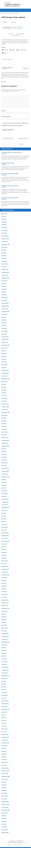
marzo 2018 (4, 490)
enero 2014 (3, 630)
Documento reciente (7, 138)
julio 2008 (3, 815)
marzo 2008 (4, 826)
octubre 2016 (4, 538)
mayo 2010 (3, 754)
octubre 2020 (4, 409)
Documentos (6, 13)
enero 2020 (3, 434)
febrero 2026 (4, 230)
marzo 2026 (4, 227)
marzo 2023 (4, 328)
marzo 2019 (4, 460)
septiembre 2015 (5, 575)
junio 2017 (3, 516)
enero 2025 (3, 266)
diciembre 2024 (5, 269)
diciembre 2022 (5, 336)
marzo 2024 (4, 294)
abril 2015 (3, 588)
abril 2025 (3, 258)
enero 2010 (3, 765)
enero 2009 (3, 799)
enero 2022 (3, 367)
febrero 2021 (4, 398)
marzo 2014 (4, 625)
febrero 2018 (4, 493)
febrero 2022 (4, 364)
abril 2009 (3, 790)
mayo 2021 (3, 390)
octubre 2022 (4, 342)
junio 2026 (3, 219)
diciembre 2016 (5, 532)
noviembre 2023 (5, 306)
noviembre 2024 (5, 272)
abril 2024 (3, 292)
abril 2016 (3, 555)
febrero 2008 (4, 829)
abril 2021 (3, 392)
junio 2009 (3, 785)
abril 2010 (3, 756)
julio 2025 (3, 250)
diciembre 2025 (5, 236)
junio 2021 (3, 387)
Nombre (3, 110)
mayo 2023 (3, 322)
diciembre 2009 (5, 768)
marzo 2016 (4, 558)
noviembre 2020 (5, 406)
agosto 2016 (4, 544)
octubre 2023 (4, 308)
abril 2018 (3, 488)
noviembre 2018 (5, 471)
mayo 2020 (3, 423)
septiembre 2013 (5, 642)
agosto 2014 (4, 611)
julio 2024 (3, 283)
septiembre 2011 (5, 709)
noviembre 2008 (5, 804)
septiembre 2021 (5, 378)
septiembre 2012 (5, 675)
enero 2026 (3, 233)
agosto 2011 (4, 712)
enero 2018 (3, 496)
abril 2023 (3, 325)
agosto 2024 (4, 280)
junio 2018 (3, 482)
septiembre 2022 (5, 345)
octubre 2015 (4, 572)
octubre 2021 (4, 376)
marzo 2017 (4, 524)
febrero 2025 (4, 264)
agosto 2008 (4, 813)
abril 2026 (3, 224)
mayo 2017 (3, 518)
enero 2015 (3, 597)
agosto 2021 (4, 381)
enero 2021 (3, 401)
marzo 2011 (4, 726)
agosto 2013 (4, 645)
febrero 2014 (4, 628)
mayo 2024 (3, 289)
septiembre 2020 (5, 412)
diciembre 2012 (5, 667)
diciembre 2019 (5, 437)
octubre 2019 (4, 443)
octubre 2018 (4, 474)
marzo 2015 (4, 591)
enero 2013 (3, 664)
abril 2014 (3, 622)
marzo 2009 (4, 793)
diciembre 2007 (5, 832)
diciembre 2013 (5, 633)
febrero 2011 (4, 728)
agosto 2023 (4, 314)
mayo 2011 (3, 720)
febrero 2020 (4, 432)
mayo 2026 (3, 222)
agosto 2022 (4, 348)
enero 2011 (3, 731)
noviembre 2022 (5, 339)
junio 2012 (3, 684)
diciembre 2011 (5, 700)
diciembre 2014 (5, 600)
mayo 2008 (3, 821)
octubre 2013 (4, 639)
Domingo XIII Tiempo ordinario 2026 (9, 197)
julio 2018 (3, 479)
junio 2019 (3, 451)
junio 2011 (3, 717)
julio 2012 (3, 681)
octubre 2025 (4, 241)
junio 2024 (3, 286)
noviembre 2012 (5, 670)
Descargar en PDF (11, 35)
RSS (12, 838)
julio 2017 (3, 513)
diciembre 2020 (5, 404)
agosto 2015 (4, 577)
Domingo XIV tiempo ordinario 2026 (9, 185)
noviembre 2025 (5, 238)
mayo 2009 (3, 787)
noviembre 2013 (5, 636)
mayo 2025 (3, 255)
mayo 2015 (3, 586)
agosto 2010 (4, 745)
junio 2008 (3, 818)
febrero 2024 (4, 297)
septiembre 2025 (5, 244)
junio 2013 (3, 650)
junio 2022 (3, 353)
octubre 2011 (4, 706)
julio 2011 (3, 715)
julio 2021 (3, 384)
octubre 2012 (4, 673)
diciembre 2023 (5, 303)
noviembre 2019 (5, 440)
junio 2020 (3, 420)
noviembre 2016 (5, 535)
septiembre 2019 (5, 446)
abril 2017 (3, 521)
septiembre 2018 (5, 476)
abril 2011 (3, 723)
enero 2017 (3, 530)
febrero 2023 (4, 331)
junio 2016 (3, 549)
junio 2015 (3, 583)
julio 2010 (3, 748)
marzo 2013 (4, 658)
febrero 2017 (4, 527)
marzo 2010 (4, 759)
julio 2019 (3, 448)
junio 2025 (3, 252)
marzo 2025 (4, 261)
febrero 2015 (4, 594)
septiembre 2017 (5, 507)
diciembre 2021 (5, 370)
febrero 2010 (4, 762)
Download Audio (15, 34)
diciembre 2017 (5, 499)
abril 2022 (3, 359)
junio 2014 (3, 616)
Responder (25, 68)
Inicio (2, 13)
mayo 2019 (3, 454)
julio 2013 (3, 647)
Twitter (14, 838)
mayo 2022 (3, 356)
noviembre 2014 (5, 602)
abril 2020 (3, 426)
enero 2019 (3, 465)
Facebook (16, 838)
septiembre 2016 (5, 541)
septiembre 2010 (5, 743)
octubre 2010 (4, 740)
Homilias (12, 13)
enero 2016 (3, 563)
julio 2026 (3, 216)
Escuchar (7, 34)
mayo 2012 (3, 686)
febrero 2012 (4, 695)
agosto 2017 (4, 510)
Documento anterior (23, 138)
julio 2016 (3, 546)
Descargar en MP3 (20, 33)
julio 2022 (3, 350)
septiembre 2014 (5, 608)
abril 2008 (3, 824)
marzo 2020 (4, 429)
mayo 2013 (3, 653)
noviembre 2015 (5, 569)
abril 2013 (3, 656)
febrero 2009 (4, 796)
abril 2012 (3, 689)
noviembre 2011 (5, 703)
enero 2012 (3, 698)
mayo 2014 (3, 619)
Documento (17, 13)
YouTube (19, 838)
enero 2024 (3, 300)
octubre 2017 (4, 504)
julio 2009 (3, 782)
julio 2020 (3, 418)
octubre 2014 (4, 605)
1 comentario (9, 22)
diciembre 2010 (5, 734)
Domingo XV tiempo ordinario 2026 (9, 173)
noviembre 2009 (5, 771)
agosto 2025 (4, 247)
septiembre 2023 (5, 311)
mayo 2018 (3, 485)
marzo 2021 (4, 395)
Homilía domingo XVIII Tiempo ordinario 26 (11, 152)
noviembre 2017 (5, 502)
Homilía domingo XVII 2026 (7, 163)
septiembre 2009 (5, 776)
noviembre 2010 (5, 737)
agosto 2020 (4, 415)
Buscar (21, 144)
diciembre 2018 (5, 468)
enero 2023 (3, 334)
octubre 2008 (4, 807)
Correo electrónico (6, 116)
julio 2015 (3, 580)
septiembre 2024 (5, 278)
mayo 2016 (3, 552)
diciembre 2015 (5, 566)
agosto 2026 (4, 213)
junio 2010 (3, 751)
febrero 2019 (4, 462)
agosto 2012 (4, 678)
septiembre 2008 (5, 810)
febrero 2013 (4, 661)
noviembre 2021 (5, 373)
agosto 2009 (4, 779)
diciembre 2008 (5, 801)
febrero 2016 (4, 560)
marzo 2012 (4, 692)
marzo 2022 (4, 362)
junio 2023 (3, 320)
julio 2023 (3, 317)
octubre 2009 (4, 773)
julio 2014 (3, 614)
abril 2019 (3, 457)
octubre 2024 (4, 275)
